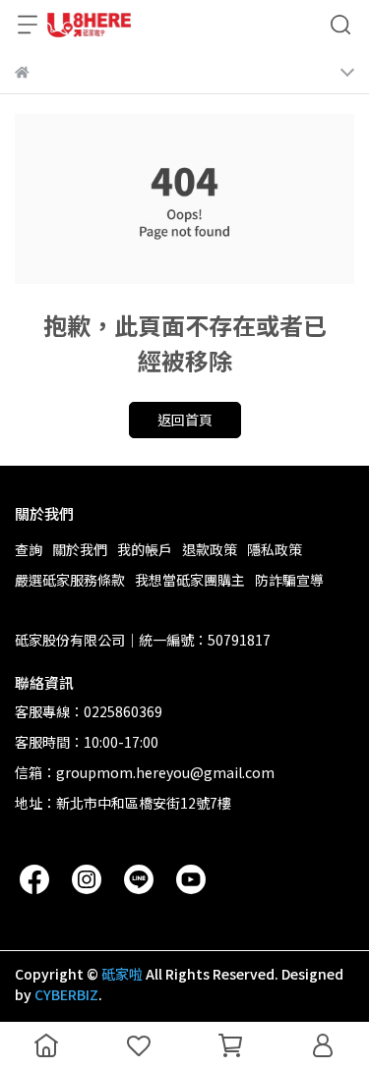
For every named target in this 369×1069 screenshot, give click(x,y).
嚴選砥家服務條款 (70, 580)
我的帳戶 (144, 549)
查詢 (28, 549)
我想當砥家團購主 (190, 580)
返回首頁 (185, 419)
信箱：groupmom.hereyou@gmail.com (145, 772)
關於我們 (79, 549)
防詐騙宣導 (289, 580)
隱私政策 (274, 549)
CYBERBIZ (66, 994)
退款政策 (209, 549)
